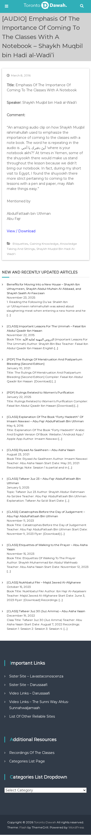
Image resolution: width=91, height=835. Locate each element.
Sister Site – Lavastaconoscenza (36, 676)
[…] (9, 315)
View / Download (21, 231)
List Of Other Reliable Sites (32, 716)
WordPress (76, 827)
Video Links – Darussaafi (29, 693)
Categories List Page (27, 761)
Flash (23, 827)
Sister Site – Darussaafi (28, 685)
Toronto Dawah (45, 822)
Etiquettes (20, 243)
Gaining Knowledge (44, 243)
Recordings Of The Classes (31, 753)
